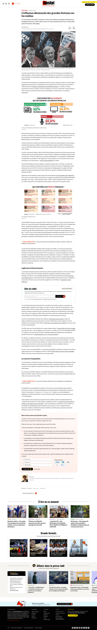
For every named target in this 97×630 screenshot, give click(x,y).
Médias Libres (42, 488)
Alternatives (34, 613)
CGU (8, 627)
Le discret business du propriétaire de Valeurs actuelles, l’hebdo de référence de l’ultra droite (47, 242)
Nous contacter (59, 616)
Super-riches (32, 10)
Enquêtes (45, 614)
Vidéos (45, 617)
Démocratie (25, 10)
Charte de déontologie (28, 627)
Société (33, 616)
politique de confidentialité (37, 299)
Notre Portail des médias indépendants (60, 618)
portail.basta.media (14, 590)
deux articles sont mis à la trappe (66, 328)
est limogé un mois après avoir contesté (55, 323)
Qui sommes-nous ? (60, 611)
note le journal (46, 160)
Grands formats (47, 613)
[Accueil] (48, 3)
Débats (45, 611)
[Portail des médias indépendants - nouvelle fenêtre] (14, 573)
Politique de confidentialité (16, 627)
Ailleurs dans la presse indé (50, 565)
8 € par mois (27, 462)
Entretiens (46, 616)
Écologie (33, 614)
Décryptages (29, 488)
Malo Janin (25, 27)
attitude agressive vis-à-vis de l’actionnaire (46, 334)
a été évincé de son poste (56, 319)
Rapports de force (35, 611)
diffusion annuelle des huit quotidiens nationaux (45, 86)
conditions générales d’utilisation (48, 299)
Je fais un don (26, 469)
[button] (29, 493)
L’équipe (57, 614)
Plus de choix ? (37, 469)
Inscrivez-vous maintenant (64, 604)
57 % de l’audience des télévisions (65, 175)
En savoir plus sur (14, 620)
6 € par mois (27, 459)
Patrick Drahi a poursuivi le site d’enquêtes (62, 351)
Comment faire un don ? (60, 613)
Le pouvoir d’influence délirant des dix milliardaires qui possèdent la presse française (47, 382)
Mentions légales (38, 627)
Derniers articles (47, 619)
